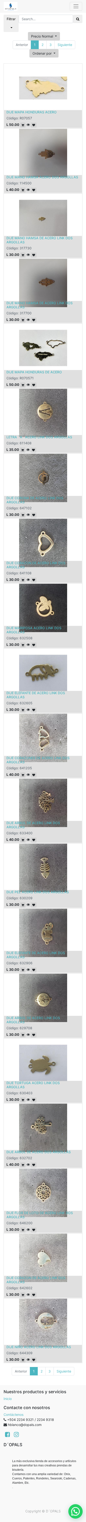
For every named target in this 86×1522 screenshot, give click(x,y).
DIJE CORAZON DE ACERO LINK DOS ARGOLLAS (35, 565)
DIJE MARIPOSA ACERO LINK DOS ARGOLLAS (33, 630)
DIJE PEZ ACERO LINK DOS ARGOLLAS (37, 892)
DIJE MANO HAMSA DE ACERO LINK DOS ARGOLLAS (39, 240)
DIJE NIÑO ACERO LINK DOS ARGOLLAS (38, 1347)
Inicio (8, 1399)
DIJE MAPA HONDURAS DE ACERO (34, 372)
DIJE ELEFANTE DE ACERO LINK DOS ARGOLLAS (35, 695)
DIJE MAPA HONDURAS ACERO (31, 112)
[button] (44, 53)
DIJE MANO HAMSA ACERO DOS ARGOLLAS (42, 177)
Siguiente (65, 45)
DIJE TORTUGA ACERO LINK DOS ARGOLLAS (33, 1085)
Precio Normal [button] (42, 36)
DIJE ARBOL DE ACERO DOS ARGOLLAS (38, 1152)
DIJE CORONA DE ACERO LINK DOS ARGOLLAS (34, 500)
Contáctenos (13, 1414)
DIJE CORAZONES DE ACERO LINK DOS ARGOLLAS (38, 760)
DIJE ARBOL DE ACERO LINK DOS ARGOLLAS (33, 825)
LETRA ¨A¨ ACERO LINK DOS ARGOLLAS (39, 437)
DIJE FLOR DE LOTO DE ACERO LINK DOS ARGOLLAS (39, 1215)
